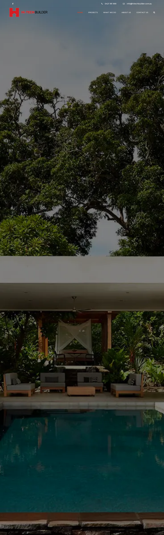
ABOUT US (96, 278)
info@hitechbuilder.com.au (139, 4)
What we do (109, 12)
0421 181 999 (110, 4)
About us (126, 12)
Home (80, 12)
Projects (93, 12)
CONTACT (141, 278)
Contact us (142, 12)
